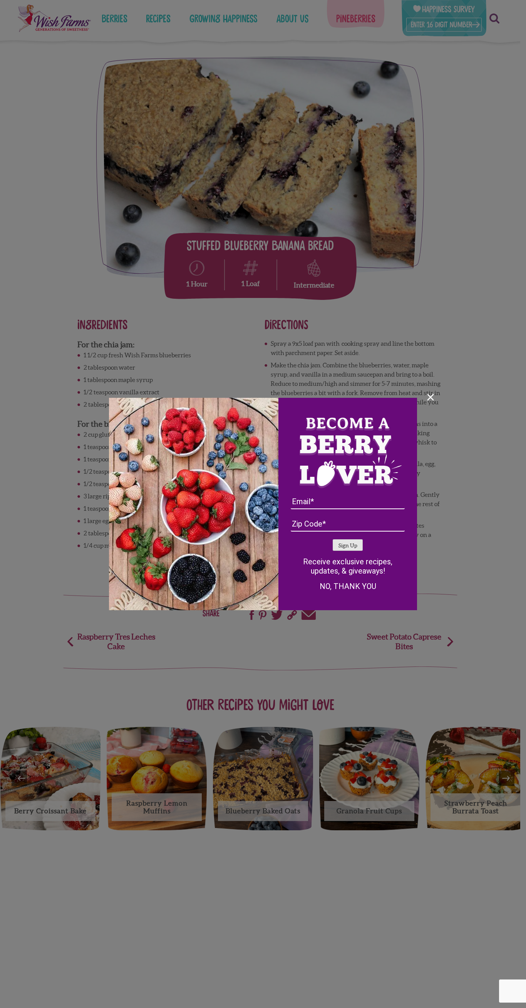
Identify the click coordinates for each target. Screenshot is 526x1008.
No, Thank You (348, 586)
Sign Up (347, 546)
